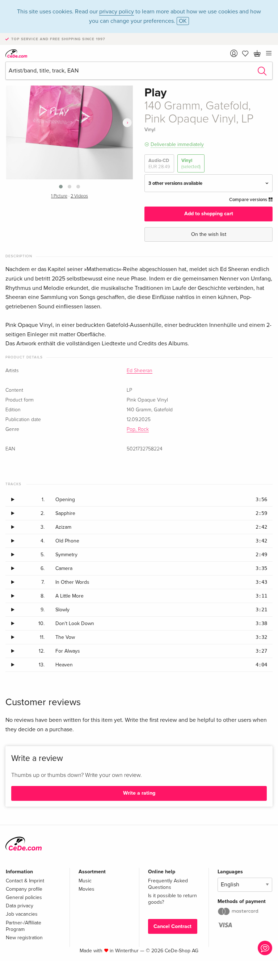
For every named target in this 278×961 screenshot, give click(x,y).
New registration (24, 938)
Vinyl (191, 163)
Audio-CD (159, 163)
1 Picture (59, 196)
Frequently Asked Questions (168, 884)
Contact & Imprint (25, 881)
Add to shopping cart (208, 214)
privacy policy (116, 11)
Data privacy (19, 906)
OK (183, 21)
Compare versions (248, 200)
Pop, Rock (138, 429)
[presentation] (127, 122)
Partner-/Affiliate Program (23, 926)
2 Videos (79, 196)
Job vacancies (22, 914)
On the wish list (208, 234)
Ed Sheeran (139, 370)
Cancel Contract (172, 926)
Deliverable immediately (177, 144)
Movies (86, 889)
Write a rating (139, 793)
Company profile (24, 889)
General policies (24, 897)
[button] (60, 186)
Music (85, 881)
